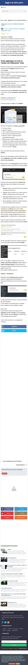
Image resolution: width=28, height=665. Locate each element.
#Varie (4, 630)
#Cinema (5, 628)
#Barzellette (14, 630)
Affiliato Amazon (23, 648)
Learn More (12, 663)
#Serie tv (21, 628)
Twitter (14, 330)
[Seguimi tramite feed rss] (8, 622)
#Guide (9, 628)
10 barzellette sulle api (6, 588)
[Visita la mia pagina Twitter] (5, 622)
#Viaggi (8, 630)
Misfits (9, 549)
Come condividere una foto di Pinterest (12, 461)
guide (7, 33)
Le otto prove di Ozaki (13, 580)
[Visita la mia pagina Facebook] (2, 622)
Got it (17, 663)
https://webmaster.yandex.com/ (8, 99)
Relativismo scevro (12, 602)
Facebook (14, 326)
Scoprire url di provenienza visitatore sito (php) (12, 573)
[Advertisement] (14, 16)
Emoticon (5, 473)
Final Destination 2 (20, 465)
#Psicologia (15, 628)
